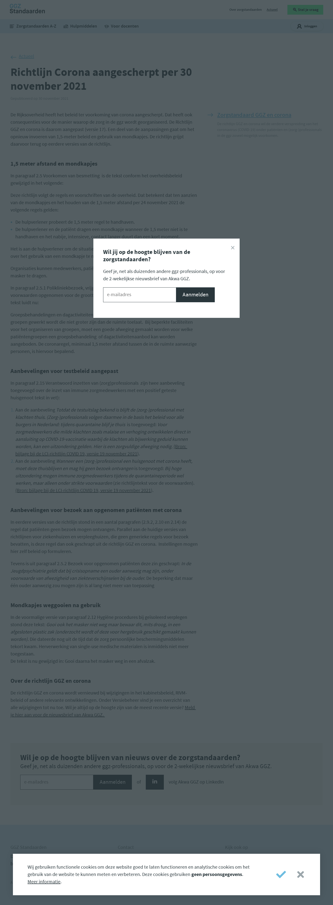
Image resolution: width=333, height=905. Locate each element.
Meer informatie (44, 882)
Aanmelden (195, 294)
